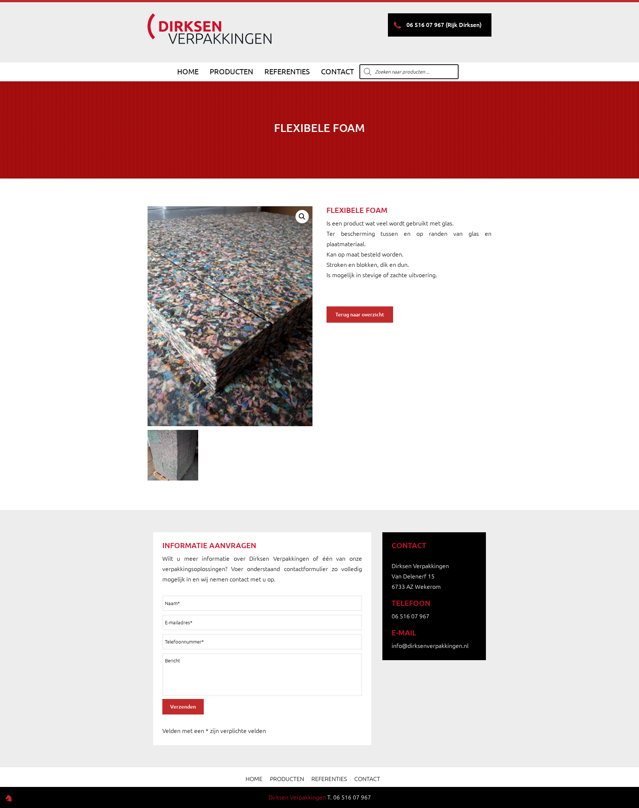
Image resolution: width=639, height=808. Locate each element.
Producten (231, 71)
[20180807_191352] (173, 455)
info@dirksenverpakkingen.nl (430, 645)
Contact (337, 71)
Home (188, 71)
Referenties (287, 71)
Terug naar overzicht (359, 315)
